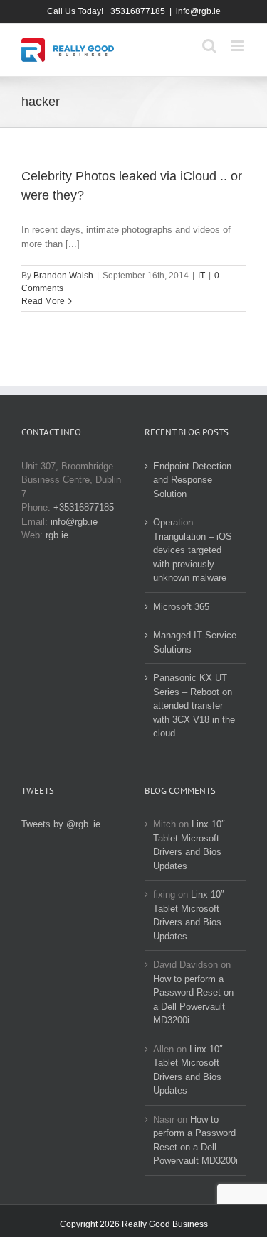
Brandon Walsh (63, 275)
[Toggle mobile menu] (238, 45)
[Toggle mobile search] (209, 45)
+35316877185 (83, 507)
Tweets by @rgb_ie (60, 824)
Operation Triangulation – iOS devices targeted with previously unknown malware (192, 550)
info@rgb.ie (198, 11)
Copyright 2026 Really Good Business (134, 1224)
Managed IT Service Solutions (194, 642)
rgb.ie (57, 535)
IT (201, 275)
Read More (43, 301)
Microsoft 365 (181, 606)
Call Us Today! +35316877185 (106, 11)
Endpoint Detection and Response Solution (192, 480)
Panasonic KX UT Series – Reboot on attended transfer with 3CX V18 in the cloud (194, 705)
